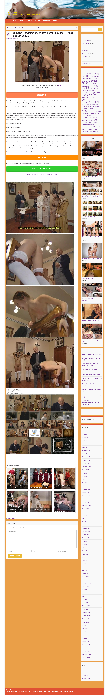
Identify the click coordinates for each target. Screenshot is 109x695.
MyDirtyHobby (87, 115)
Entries (85, 672)
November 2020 (86, 583)
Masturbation (89, 111)
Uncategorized (86, 63)
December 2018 (86, 644)
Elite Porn (11, 12)
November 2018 (86, 648)
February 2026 (86, 450)
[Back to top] (105, 691)
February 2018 (86, 657)
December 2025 (86, 457)
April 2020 (84, 599)
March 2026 (85, 447)
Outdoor (91, 120)
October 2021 (86, 560)
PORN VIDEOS (14, 38)
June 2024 (85, 515)
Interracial (88, 106)
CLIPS (14, 21)
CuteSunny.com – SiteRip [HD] (91, 374)
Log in (83, 668)
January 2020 (85, 609)
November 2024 (86, 499)
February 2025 (86, 489)
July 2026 (84, 434)
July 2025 (84, 473)
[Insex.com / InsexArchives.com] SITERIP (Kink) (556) (90, 402)
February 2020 (86, 606)
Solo (84, 129)
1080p (84, 73)
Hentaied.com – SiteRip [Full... (90, 157)
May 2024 (84, 518)
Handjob (94, 102)
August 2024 (85, 508)
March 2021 (85, 570)
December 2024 (86, 495)
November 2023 (86, 534)
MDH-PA (30, 21)
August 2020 (85, 586)
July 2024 (84, 512)
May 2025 (84, 479)
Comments (86, 675)
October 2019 (86, 619)
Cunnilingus (90, 90)
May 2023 (84, 547)
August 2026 (85, 431)
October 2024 (86, 502)
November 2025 (86, 460)
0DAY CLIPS (85, 40)
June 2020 (85, 593)
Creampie (88, 86)
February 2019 (86, 638)
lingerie (89, 108)
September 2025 (86, 466)
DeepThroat (90, 92)
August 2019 (85, 622)
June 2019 (85, 628)
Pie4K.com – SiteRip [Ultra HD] (91, 354)
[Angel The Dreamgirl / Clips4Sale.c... (91, 177)
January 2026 (85, 453)
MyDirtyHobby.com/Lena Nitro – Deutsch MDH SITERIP (24, 27)
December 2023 (86, 531)
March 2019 (85, 635)
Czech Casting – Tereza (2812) (67, 27)
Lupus (9, 518)
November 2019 (86, 615)
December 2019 (86, 612)
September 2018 (86, 654)
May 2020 (84, 596)
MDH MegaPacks (86, 47)
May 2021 (84, 563)
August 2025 (85, 470)
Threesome (94, 131)
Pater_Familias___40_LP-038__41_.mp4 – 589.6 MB (42, 174)
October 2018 (86, 651)
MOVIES (37, 21)
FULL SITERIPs (86, 43)
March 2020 (85, 602)
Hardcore (85, 104)
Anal (88, 76)
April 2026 (84, 444)
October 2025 (86, 463)
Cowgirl (93, 83)
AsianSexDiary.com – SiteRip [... (90, 197)
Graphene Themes (17, 693)
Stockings (91, 129)
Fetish (91, 100)
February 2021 (86, 573)
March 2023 (85, 554)
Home (8, 21)
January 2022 (85, 557)
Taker (8, 38)
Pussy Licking (90, 122)
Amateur (93, 73)
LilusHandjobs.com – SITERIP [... (90, 320)
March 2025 (85, 486)
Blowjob (90, 82)
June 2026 (85, 437)
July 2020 (84, 589)
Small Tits (95, 127)
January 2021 (85, 576)
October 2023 (86, 538)
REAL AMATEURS (87, 60)
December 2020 (86, 580)
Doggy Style (90, 95)
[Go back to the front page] (54, 9)
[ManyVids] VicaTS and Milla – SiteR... (92, 258)
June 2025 (85, 476)
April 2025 (84, 483)
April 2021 (84, 567)
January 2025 (85, 492)
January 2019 (85, 641)
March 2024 (85, 525)
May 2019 (84, 632)
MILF (94, 113)
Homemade (93, 104)
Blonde (85, 81)
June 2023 (85, 544)
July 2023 (84, 541)
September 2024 (86, 505)
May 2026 (84, 440)
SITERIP (87, 127)
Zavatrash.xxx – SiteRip (88, 278)
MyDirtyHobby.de (90, 118)
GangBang (98, 100)
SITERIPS (21, 21)
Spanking (14, 518)
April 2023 (84, 551)
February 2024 (86, 528)
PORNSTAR (85, 56)
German (85, 102)
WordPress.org (86, 678)
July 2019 (84, 625)
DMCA (55, 21)
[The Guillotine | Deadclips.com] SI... (91, 216)
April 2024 (84, 521)
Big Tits (92, 78)
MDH (87, 113)
